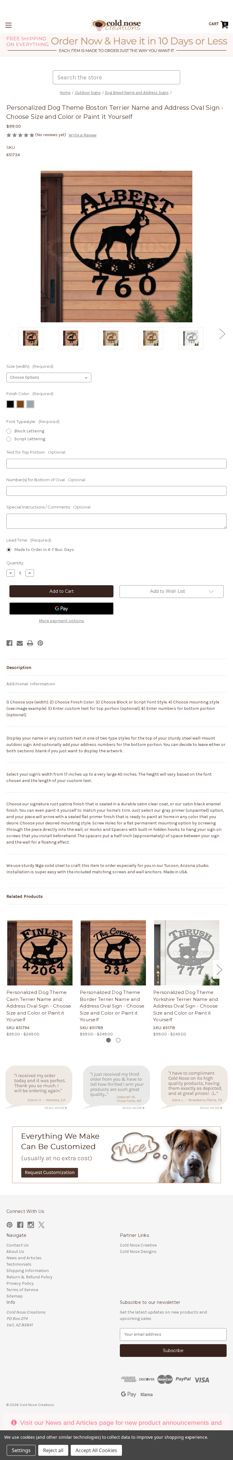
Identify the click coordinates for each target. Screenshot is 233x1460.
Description (18, 667)
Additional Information (30, 683)
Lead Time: (28, 540)
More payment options (61, 620)
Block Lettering (29, 431)
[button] (116, 44)
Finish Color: (29, 393)
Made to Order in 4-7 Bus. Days (44, 549)
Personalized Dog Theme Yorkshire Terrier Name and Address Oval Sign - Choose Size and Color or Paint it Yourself (185, 1005)
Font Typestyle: (32, 421)
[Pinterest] (40, 643)
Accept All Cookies (96, 1450)
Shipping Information (27, 1270)
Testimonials (19, 1264)
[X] (41, 1225)
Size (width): (29, 366)
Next (222, 333)
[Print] (30, 643)
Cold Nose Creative (138, 1245)
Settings (21, 1450)
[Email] (20, 643)
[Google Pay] (61, 608)
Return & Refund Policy (29, 1277)
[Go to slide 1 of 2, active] (108, 1040)
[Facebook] (9, 643)
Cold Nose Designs (138, 1251)
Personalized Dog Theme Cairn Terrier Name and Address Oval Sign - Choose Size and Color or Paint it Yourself (38, 1005)
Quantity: (15, 562)
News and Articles (24, 1257)
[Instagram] (31, 1225)
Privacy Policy (20, 1283)
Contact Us (17, 1245)
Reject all (53, 1450)
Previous (11, 333)
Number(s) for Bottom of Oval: (45, 479)
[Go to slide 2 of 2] (118, 1040)
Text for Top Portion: (35, 452)
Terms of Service (22, 1289)
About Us (15, 1251)
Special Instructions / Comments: (48, 507)
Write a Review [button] (82, 135)
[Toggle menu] (8, 25)
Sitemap (14, 1296)
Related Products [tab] (24, 896)
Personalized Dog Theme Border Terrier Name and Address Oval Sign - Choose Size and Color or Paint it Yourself (112, 1005)
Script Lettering (29, 438)
